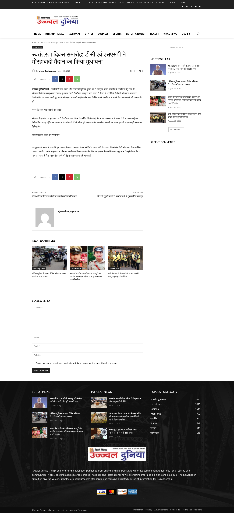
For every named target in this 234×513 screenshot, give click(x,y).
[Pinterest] (69, 79)
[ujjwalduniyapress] (34, 71)
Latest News (45, 42)
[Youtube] (200, 7)
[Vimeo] (196, 7)
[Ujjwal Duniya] (57, 21)
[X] (191, 7)
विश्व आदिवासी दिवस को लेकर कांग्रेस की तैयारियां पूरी (54, 196)
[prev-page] (34, 287)
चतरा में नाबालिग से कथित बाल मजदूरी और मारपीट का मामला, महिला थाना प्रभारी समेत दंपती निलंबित (86, 276)
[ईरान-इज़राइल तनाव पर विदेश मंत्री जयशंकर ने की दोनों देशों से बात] (99, 433)
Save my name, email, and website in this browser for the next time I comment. (77, 363)
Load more (175, 129)
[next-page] (39, 287)
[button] (198, 34)
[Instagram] (187, 7)
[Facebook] (182, 7)
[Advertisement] (141, 20)
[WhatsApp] (77, 79)
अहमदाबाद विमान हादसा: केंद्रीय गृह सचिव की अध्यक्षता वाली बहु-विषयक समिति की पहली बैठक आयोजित (125, 416)
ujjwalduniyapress (47, 71)
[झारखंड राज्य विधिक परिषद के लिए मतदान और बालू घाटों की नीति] (99, 402)
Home (35, 42)
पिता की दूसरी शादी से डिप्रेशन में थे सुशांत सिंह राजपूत (120, 196)
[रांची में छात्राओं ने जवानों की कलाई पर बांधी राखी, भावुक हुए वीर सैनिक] (125, 258)
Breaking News (39, 269)
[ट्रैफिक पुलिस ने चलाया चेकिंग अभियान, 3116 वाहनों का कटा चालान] (49, 258)
